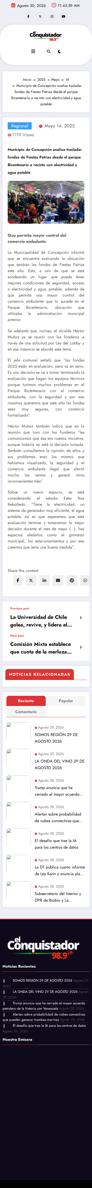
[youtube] (63, 16)
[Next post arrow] (80, 647)
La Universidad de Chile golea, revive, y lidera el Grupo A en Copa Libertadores (38, 621)
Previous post (19, 608)
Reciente (26, 701)
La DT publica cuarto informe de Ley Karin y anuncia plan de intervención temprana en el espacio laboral (60, 870)
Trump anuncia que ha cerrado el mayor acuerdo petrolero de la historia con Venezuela (58, 791)
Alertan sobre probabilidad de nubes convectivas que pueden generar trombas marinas (58, 817)
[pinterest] (71, 580)
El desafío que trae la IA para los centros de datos (56, 844)
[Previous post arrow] (80, 618)
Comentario (26, 712)
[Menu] (33, 51)
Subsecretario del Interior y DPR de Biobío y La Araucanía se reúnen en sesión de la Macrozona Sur (59, 897)
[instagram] (52, 16)
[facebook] (17, 580)
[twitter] (31, 580)
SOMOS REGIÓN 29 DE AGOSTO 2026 (56, 738)
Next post (17, 635)
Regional (19, 126)
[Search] (48, 51)
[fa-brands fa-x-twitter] (40, 16)
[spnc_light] (59, 52)
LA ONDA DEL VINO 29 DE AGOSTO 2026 (60, 764)
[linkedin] (44, 580)
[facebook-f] (28, 16)
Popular (66, 701)
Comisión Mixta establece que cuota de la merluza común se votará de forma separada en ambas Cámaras (44, 648)
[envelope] (58, 580)
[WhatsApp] (85, 580)
